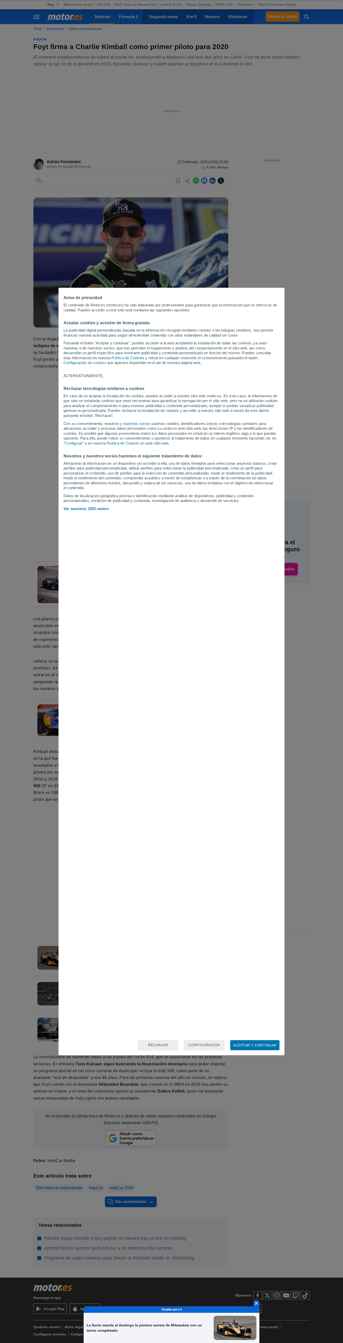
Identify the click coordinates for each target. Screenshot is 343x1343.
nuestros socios (136, 423)
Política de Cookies (127, 358)
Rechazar (158, 1045)
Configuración (204, 1045)
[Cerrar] (256, 1303)
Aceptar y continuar (255, 1045)
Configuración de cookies (85, 362)
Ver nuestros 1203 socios (86, 508)
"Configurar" (74, 443)
